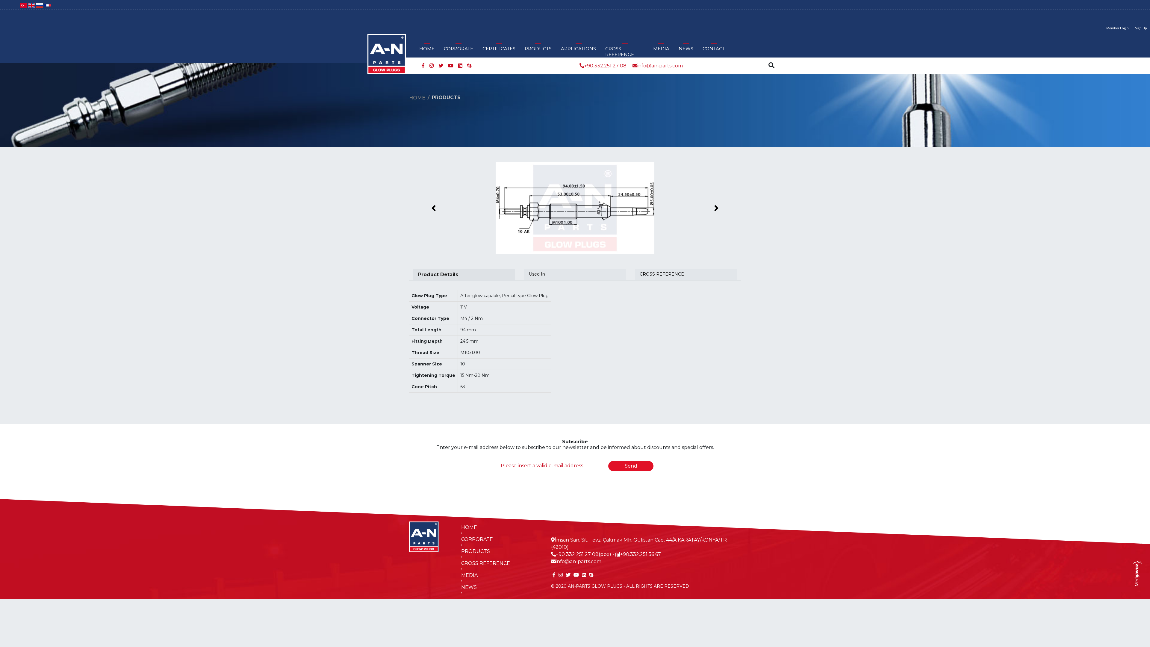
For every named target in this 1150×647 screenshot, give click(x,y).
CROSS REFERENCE (619, 51)
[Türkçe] (23, 4)
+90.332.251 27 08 (605, 66)
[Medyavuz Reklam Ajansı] (1137, 573)
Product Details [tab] (438, 274)
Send (631, 466)
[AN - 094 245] (575, 208)
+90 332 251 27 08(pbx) (583, 554)
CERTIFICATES (498, 49)
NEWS (686, 49)
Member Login (1117, 28)
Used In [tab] (537, 274)
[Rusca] (39, 4)
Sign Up (1141, 28)
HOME (427, 49)
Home (417, 98)
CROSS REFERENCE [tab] (662, 274)
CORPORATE (458, 49)
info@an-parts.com (660, 66)
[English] (31, 4)
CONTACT (714, 49)
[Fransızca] (47, 4)
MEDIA (661, 49)
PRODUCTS (538, 49)
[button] (434, 208)
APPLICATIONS (578, 49)
